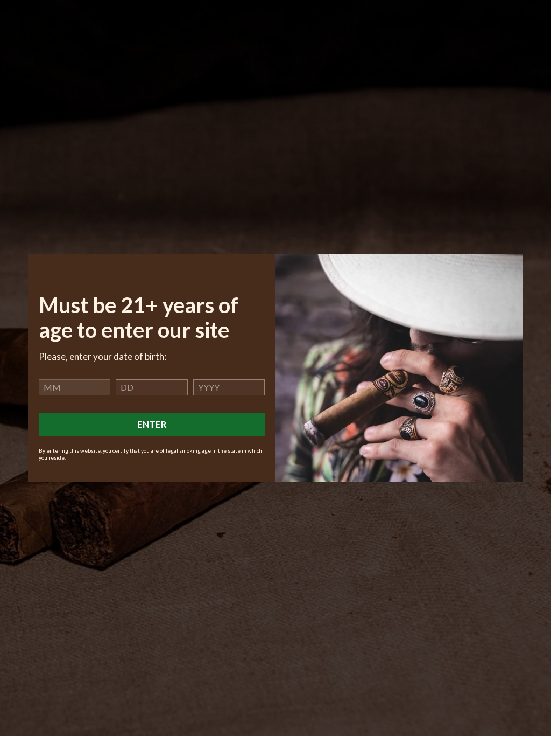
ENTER (152, 424)
